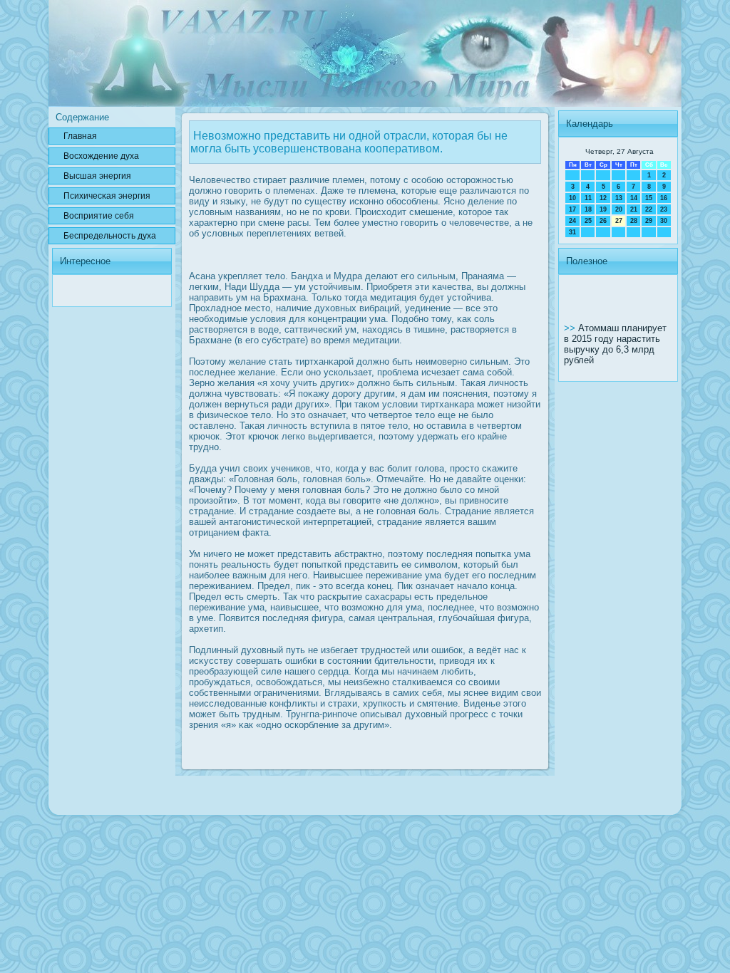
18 (588, 209)
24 (572, 220)
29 (648, 220)
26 (603, 220)
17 (572, 209)
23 (663, 209)
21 (633, 209)
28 (633, 220)
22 (648, 209)
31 (572, 232)
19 (603, 209)
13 (618, 198)
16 (663, 198)
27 (618, 220)
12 (603, 198)
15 (648, 198)
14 (633, 198)
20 (618, 209)
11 (588, 198)
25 (588, 220)
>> (571, 328)
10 (572, 198)
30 (663, 220)
